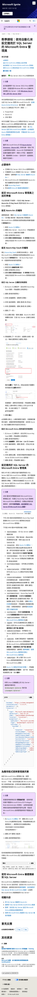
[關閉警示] (33, 3)
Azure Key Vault (14, 185)
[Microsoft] (18, 21)
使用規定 (24, 991)
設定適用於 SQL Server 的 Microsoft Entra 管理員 (18, 65)
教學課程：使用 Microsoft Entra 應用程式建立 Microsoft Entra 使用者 (20, 652)
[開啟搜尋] (30, 21)
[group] (18, 733)
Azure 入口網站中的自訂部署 (16, 667)
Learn (4, 34)
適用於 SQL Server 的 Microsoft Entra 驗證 (20, 905)
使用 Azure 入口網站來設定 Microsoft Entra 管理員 (18, 68)
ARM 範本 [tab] (28, 513)
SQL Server (16, 34)
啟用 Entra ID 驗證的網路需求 (18, 188)
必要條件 (5, 60)
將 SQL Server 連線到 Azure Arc (16, 902)
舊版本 (13, 989)
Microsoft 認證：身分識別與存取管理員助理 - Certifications (15, 961)
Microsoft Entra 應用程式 (15, 620)
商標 (3, 994)
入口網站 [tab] (4, 513)
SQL (9, 34)
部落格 (19, 989)
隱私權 (4, 991)
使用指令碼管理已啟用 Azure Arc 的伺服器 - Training (18, 949)
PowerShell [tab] (19, 513)
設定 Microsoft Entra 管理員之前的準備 (15, 63)
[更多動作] (33, 33)
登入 (34, 21)
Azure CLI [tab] (12, 513)
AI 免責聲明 (5, 989)
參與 (26, 989)
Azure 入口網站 (14, 227)
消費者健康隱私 (13, 991)
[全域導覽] (2, 21)
